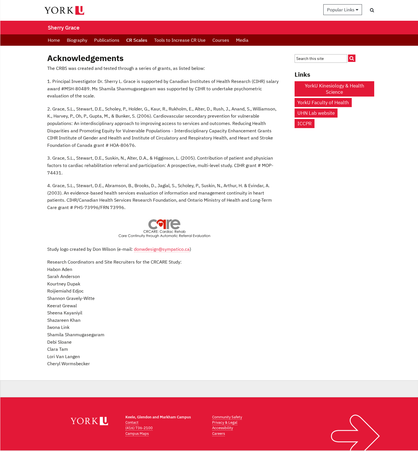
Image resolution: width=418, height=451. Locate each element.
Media (242, 40)
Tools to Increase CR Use (180, 40)
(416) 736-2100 (139, 427)
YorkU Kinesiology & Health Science (334, 89)
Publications (106, 40)
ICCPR (304, 123)
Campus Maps (137, 433)
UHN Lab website (316, 113)
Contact (131, 422)
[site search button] (351, 58)
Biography (77, 40)
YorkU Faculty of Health (323, 102)
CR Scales (136, 40)
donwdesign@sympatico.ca (162, 249)
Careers (218, 433)
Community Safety (227, 417)
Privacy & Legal (224, 422)
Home (54, 40)
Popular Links (341, 9)
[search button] (372, 10)
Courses (220, 40)
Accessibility (222, 427)
